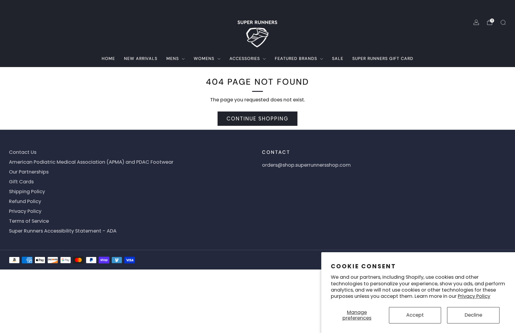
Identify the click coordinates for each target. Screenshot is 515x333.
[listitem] (257, 7)
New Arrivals (140, 58)
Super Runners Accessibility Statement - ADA (63, 230)
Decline (473, 315)
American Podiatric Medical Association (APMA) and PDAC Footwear (91, 162)
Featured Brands (296, 58)
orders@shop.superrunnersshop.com (306, 165)
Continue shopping (257, 118)
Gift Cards (21, 181)
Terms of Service (29, 221)
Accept (415, 315)
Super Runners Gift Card (382, 58)
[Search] (503, 22)
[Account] (476, 22)
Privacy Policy (474, 296)
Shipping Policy (27, 191)
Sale (337, 58)
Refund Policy (25, 201)
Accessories (244, 58)
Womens (204, 58)
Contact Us (22, 152)
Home (108, 58)
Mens (172, 58)
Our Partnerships (29, 171)
